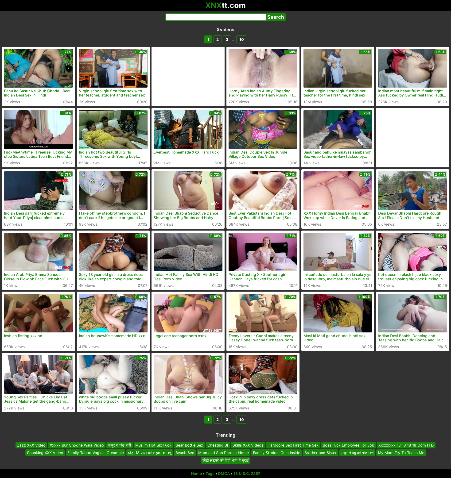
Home (196, 473)
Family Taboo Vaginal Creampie (95, 453)
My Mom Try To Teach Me (401, 453)
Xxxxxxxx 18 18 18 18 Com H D (406, 445)
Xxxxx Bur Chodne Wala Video (77, 445)
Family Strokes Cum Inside (276, 453)
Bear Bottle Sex (189, 445)
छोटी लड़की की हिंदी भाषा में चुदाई (225, 460)
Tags (210, 473)
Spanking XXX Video (45, 453)
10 (241, 39)
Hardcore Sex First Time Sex (293, 445)
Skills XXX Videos (248, 445)
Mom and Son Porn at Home (223, 453)
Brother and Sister (320, 453)
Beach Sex (184, 453)
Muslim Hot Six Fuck (153, 445)
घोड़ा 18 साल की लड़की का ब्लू (149, 453)
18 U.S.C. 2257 (246, 473)
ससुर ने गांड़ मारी (119, 445)
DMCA (224, 473)
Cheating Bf (217, 445)
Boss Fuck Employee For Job (348, 445)
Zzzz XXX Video (31, 445)
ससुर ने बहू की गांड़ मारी (357, 453)
